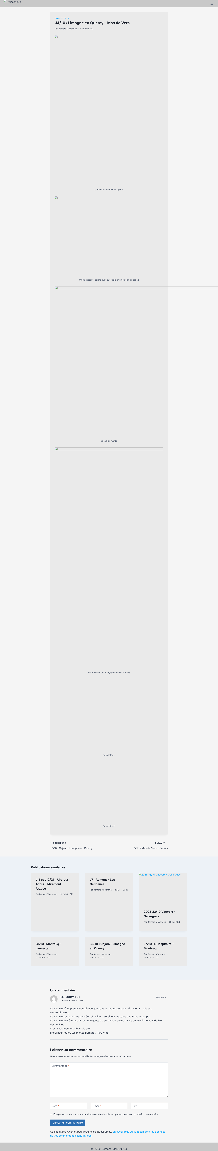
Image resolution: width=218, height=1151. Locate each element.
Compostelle (62, 18)
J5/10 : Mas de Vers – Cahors (150, 995)
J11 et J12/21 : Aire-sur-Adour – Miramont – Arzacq (53, 1033)
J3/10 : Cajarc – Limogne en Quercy (71, 995)
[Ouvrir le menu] (211, 3)
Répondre (161, 1146)
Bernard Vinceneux (68, 28)
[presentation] (163, 1038)
